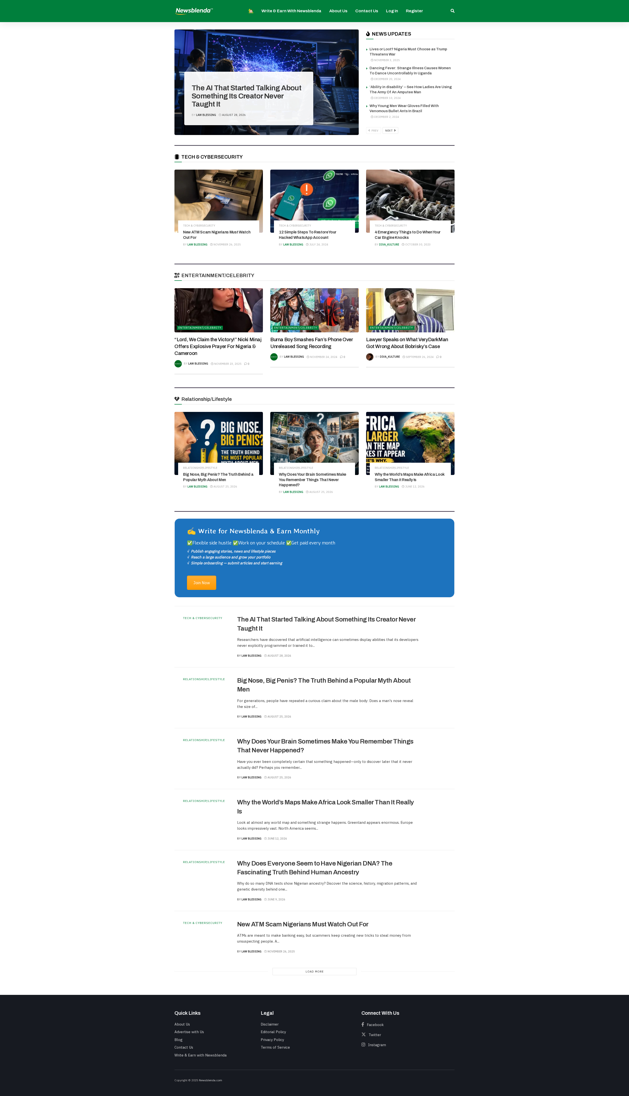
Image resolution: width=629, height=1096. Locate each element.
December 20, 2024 (387, 79)
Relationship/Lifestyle (200, 468)
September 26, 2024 (419, 357)
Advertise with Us (189, 1031)
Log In (392, 11)
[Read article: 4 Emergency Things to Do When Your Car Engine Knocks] (410, 201)
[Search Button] (453, 11)
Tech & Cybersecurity (211, 73)
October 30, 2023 (417, 244)
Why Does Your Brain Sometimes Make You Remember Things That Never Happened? (312, 479)
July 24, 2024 (318, 244)
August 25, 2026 (225, 486)
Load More (315, 971)
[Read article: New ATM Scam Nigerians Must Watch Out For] (218, 201)
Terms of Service (275, 1047)
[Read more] (435, 636)
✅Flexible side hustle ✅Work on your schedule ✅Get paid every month (261, 543)
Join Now (201, 582)
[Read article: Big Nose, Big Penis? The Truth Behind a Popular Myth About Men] (218, 443)
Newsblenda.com (210, 1080)
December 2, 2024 (386, 117)
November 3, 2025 (386, 60)
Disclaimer (270, 1024)
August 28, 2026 (233, 115)
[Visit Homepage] (194, 10)
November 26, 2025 (227, 244)
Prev (375, 130)
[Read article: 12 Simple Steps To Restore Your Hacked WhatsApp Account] (314, 201)
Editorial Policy (273, 1031)
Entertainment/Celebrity (199, 327)
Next (389, 130)
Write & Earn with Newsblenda (291, 11)
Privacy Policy (272, 1039)
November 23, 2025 (228, 363)
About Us (338, 11)
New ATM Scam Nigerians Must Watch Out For (303, 924)
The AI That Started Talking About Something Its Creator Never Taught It (246, 96)
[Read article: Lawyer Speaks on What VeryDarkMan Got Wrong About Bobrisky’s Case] (410, 310)
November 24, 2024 (323, 357)
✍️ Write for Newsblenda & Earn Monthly (253, 531)
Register (414, 11)
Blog (178, 1039)
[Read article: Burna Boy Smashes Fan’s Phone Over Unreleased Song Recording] (314, 310)
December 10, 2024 (387, 98)
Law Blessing (206, 115)
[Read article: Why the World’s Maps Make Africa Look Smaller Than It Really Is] (410, 443)
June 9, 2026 (276, 899)
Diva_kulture (389, 244)
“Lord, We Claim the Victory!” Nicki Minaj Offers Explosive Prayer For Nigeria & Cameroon (217, 346)
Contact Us (366, 11)
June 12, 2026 (414, 486)
